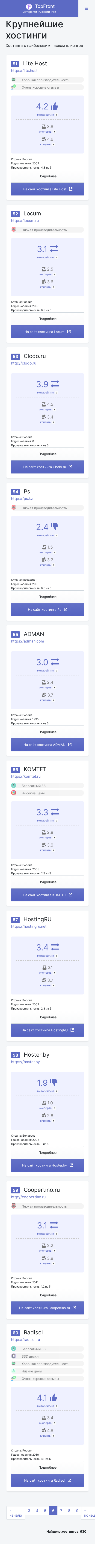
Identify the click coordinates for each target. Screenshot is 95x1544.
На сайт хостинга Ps (45, 609)
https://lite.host (24, 70)
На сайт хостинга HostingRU (45, 1030)
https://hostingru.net (29, 926)
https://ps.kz (22, 498)
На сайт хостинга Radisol (45, 1480)
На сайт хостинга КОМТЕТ (45, 895)
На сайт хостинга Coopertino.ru (45, 1308)
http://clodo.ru (23, 363)
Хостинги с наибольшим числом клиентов (44, 45)
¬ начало (15, 1513)
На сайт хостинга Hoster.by (45, 1165)
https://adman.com (27, 641)
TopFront (39, 8)
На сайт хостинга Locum (44, 332)
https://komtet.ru (26, 776)
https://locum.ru (25, 220)
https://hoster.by (25, 1061)
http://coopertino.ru (28, 1197)
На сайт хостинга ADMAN (45, 745)
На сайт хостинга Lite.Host (45, 189)
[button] (86, 8)
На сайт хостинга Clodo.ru (45, 467)
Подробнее (47, 176)
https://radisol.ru (25, 1339)
